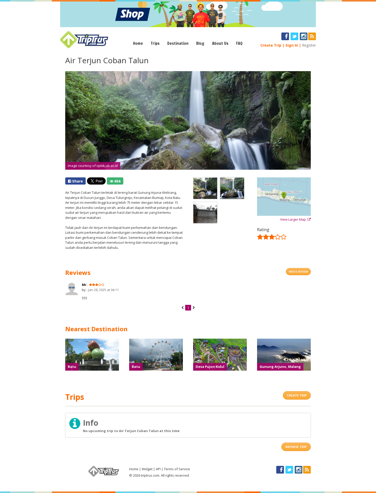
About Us (220, 43)
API (158, 469)
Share (77, 181)
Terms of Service (177, 469)
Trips (155, 43)
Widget (147, 469)
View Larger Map (293, 219)
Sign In (291, 45)
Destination (178, 43)
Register (309, 45)
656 (116, 181)
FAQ (239, 43)
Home (138, 43)
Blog (200, 43)
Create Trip (270, 45)
